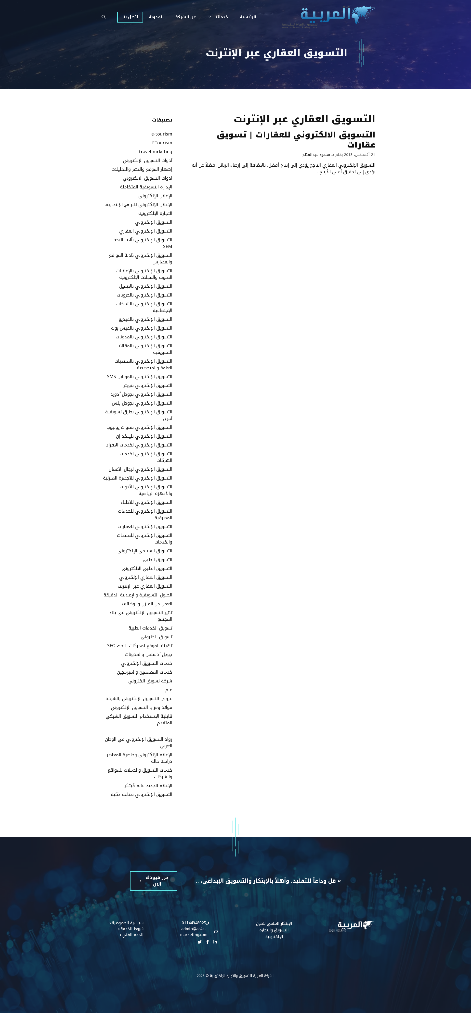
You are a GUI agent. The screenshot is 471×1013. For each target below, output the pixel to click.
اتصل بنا (130, 17)
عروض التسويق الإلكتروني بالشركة (138, 698)
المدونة (156, 17)
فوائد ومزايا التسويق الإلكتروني (141, 707)
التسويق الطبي (157, 560)
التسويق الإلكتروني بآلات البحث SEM (142, 243)
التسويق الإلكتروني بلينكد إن (144, 436)
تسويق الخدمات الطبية (150, 628)
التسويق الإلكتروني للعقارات (145, 526)
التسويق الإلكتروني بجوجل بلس (142, 403)
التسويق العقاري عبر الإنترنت (145, 586)
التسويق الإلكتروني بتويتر (147, 385)
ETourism (162, 143)
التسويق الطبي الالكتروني (147, 568)
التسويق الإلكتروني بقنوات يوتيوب (139, 427)
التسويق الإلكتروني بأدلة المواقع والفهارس (140, 258)
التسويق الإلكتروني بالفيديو (145, 319)
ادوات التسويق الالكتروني (147, 178)
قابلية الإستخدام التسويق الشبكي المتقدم (139, 719)
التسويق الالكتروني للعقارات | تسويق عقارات (296, 140)
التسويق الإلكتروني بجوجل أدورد (141, 394)
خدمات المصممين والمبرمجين (144, 672)
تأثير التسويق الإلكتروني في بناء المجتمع (140, 615)
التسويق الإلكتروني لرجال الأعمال (140, 469)
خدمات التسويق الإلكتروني (146, 663)
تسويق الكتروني (156, 637)
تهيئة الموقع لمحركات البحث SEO (139, 646)
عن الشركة (185, 17)
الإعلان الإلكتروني (155, 196)
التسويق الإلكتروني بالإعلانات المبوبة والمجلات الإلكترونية (144, 274)
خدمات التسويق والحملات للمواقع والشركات (140, 773)
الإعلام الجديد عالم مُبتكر (148, 785)
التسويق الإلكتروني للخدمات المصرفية (145, 514)
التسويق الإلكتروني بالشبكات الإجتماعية (144, 307)
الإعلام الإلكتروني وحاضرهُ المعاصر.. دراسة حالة (138, 758)
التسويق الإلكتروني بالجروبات (144, 295)
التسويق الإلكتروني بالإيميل (145, 286)
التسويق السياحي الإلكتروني (145, 551)
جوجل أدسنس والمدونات (148, 654)
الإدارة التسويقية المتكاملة (146, 187)
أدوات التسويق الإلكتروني (147, 160)
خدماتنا (221, 17)
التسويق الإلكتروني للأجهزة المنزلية (137, 478)
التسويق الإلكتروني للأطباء (146, 502)
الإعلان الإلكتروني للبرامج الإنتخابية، (138, 204)
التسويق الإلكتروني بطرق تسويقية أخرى (138, 415)
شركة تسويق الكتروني (150, 681)
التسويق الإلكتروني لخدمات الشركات (146, 457)
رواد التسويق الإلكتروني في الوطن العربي (138, 742)
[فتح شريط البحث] (103, 17)
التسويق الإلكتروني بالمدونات (144, 337)
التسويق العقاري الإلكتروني (145, 577)
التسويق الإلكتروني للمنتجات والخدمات (144, 538)
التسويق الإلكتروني (153, 222)
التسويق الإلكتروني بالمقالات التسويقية (144, 349)
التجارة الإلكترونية (155, 213)
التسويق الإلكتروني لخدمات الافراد (139, 445)
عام (168, 690)
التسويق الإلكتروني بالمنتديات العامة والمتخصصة (143, 364)
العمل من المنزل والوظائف (147, 604)
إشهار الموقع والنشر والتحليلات (141, 169)
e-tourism (161, 134)
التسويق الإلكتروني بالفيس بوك (141, 328)
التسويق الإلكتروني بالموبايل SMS (139, 376)
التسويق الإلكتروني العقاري (145, 231)
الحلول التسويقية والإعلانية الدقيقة (138, 595)
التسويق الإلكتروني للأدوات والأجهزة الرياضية (146, 490)
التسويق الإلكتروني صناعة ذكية (141, 794)
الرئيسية (248, 17)
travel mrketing (155, 152)
